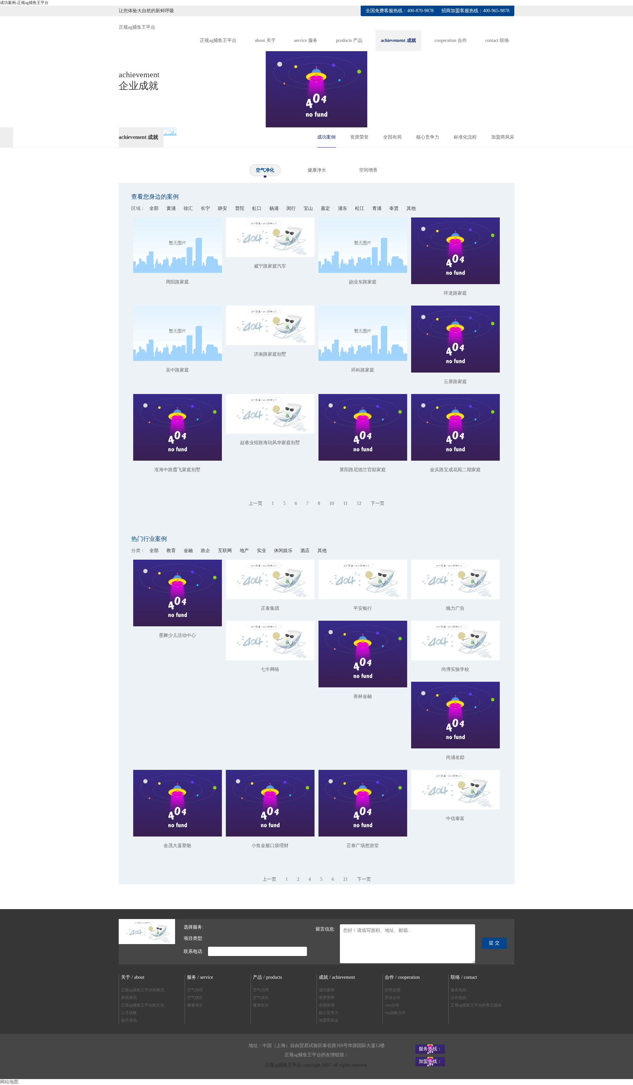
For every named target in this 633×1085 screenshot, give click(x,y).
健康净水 (317, 170)
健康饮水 (261, 1005)
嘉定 (326, 208)
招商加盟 (393, 990)
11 (345, 503)
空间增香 (368, 170)
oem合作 (392, 1005)
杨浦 (274, 208)
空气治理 (195, 990)
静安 (223, 208)
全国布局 (392, 137)
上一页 (255, 503)
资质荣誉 (359, 137)
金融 (189, 550)
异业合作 (393, 997)
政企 (206, 550)
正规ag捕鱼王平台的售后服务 (476, 1005)
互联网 (225, 550)
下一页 (377, 503)
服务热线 (459, 990)
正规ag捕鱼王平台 (137, 27)
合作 (451, 40)
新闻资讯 (129, 997)
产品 (349, 40)
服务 (305, 40)
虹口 (257, 208)
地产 (245, 550)
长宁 (206, 208)
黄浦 (171, 208)
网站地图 (9, 1081)
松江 (360, 208)
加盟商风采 (502, 137)
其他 (411, 208)
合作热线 (459, 997)
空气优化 (195, 997)
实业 (262, 550)
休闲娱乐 (284, 550)
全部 (154, 208)
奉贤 (394, 208)
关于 (265, 40)
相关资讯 (129, 1020)
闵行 (291, 208)
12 (359, 503)
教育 (171, 550)
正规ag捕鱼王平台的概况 (142, 990)
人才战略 (129, 1012)
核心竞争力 (427, 137)
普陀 (240, 208)
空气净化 (265, 170)
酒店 (305, 550)
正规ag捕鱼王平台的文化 (142, 1005)
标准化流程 (465, 137)
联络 (497, 40)
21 (345, 879)
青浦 (377, 208)
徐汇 (189, 208)
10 (331, 503)
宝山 (309, 208)
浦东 (343, 208)
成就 (398, 40)
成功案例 (326, 137)
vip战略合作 (395, 1012)
